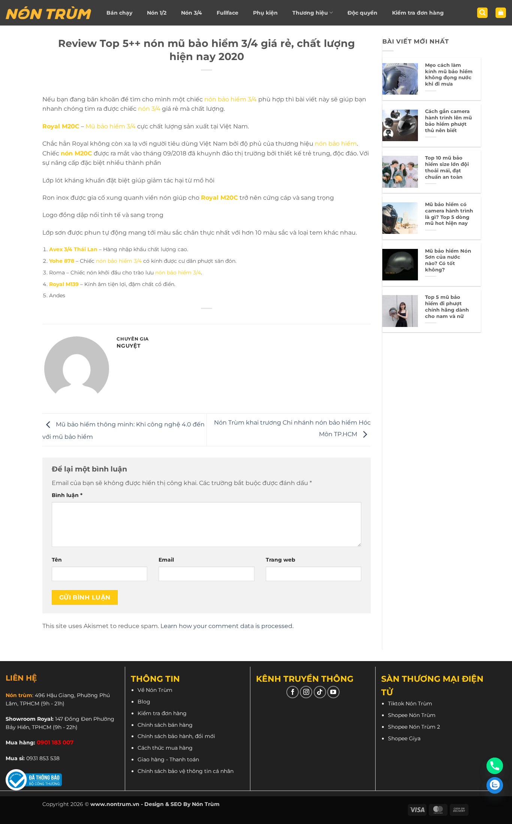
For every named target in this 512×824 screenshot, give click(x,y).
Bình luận (67, 495)
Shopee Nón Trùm (412, 715)
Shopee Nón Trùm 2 (414, 726)
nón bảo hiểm (336, 143)
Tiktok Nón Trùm (410, 703)
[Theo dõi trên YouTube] (333, 692)
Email (166, 559)
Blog (144, 701)
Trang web (280, 559)
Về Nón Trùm (155, 690)
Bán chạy (119, 12)
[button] (482, 13)
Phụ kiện (265, 12)
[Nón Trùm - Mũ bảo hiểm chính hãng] (48, 12)
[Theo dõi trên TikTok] (320, 692)
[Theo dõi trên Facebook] (292, 692)
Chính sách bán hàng (165, 725)
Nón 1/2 (156, 12)
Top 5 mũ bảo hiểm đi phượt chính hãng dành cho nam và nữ (447, 306)
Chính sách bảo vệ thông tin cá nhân (186, 771)
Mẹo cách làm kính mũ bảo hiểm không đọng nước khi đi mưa (449, 74)
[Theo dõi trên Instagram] (306, 692)
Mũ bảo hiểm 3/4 (110, 126)
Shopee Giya (404, 738)
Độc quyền (362, 12)
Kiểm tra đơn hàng (418, 12)
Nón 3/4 (191, 12)
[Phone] (495, 766)
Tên (57, 559)
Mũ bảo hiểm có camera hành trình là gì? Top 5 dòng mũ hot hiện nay (449, 213)
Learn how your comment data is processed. (226, 626)
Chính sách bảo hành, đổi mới (176, 736)
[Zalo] (495, 785)
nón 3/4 (149, 108)
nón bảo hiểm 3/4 (230, 99)
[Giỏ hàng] (501, 13)
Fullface (227, 12)
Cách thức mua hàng (165, 747)
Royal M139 (64, 284)
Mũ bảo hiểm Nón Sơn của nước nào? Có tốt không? (448, 260)
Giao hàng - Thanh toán (168, 759)
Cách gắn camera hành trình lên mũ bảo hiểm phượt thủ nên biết (448, 120)
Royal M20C (219, 197)
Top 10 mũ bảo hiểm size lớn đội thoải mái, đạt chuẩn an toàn (447, 167)
